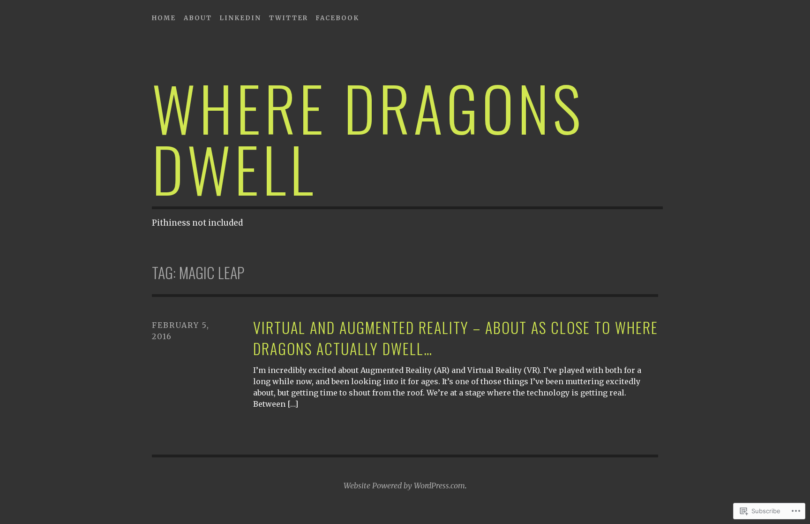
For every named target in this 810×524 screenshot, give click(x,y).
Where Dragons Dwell (368, 137)
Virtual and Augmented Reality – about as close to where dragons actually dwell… (455, 338)
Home (164, 18)
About (198, 18)
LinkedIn (240, 18)
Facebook (337, 18)
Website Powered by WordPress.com (404, 485)
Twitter (288, 18)
